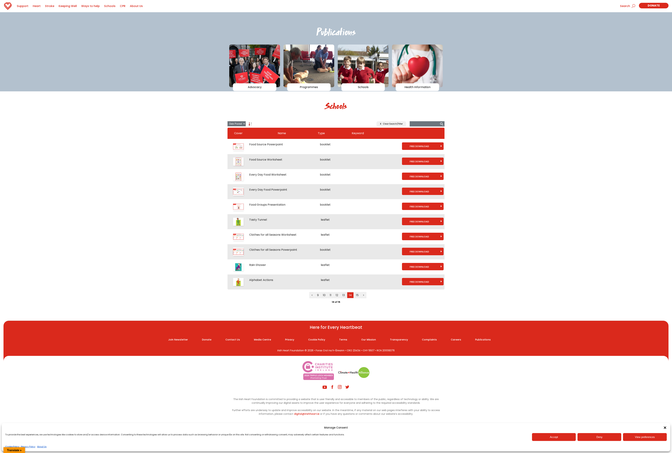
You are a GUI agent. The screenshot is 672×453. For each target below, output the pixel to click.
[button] (665, 427)
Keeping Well (68, 6)
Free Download (419, 146)
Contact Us (232, 339)
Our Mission (368, 339)
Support (22, 6)
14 (350, 295)
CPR (122, 6)
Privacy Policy (28, 446)
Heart (37, 6)
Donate (654, 5)
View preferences (645, 437)
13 (343, 295)
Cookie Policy (12, 446)
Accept (554, 437)
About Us (42, 446)
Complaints (429, 339)
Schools (109, 6)
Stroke (49, 6)
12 (337, 295)
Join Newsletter (178, 339)
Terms (343, 339)
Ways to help (90, 6)
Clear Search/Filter (391, 123)
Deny (599, 437)
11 (330, 295)
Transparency (399, 339)
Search (625, 6)
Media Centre (262, 339)
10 (324, 295)
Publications (483, 339)
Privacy (289, 339)
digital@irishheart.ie (306, 414)
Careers (456, 339)
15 (357, 295)
